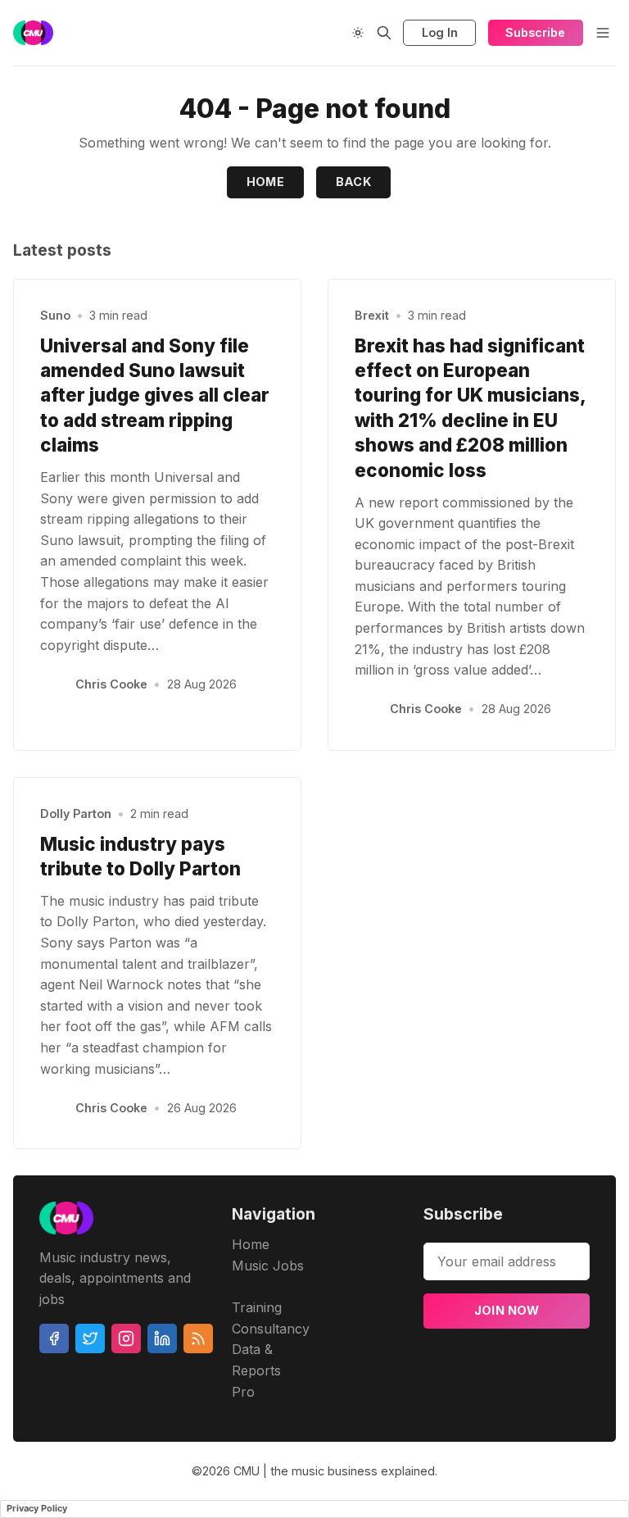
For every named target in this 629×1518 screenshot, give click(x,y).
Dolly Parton (75, 813)
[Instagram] (126, 1338)
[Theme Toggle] (358, 33)
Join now (507, 1310)
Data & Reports (256, 1360)
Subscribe (535, 32)
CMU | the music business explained (334, 1471)
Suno (55, 315)
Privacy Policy (37, 1508)
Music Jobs (268, 1265)
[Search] (384, 33)
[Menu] (603, 33)
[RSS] (198, 1338)
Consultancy (271, 1328)
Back (354, 182)
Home (266, 182)
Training (257, 1307)
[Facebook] (54, 1338)
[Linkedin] (162, 1338)
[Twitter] (90, 1338)
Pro (243, 1392)
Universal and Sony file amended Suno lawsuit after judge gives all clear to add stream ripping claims (154, 395)
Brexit (372, 315)
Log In (440, 32)
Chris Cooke (111, 684)
